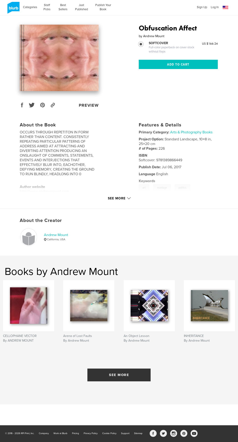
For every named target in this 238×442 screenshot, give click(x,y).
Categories (30, 7)
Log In (215, 7)
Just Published (81, 7)
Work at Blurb (60, 433)
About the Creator (41, 220)
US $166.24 (210, 43)
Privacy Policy (91, 433)
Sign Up (202, 7)
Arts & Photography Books (191, 132)
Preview (89, 105)
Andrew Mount (56, 235)
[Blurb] (12, 9)
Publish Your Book (103, 7)
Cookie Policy (109, 433)
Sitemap (138, 433)
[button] (225, 7)
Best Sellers (63, 7)
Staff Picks (46, 7)
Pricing (75, 433)
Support (125, 433)
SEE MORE (119, 375)
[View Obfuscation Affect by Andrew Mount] (59, 58)
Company (44, 433)
